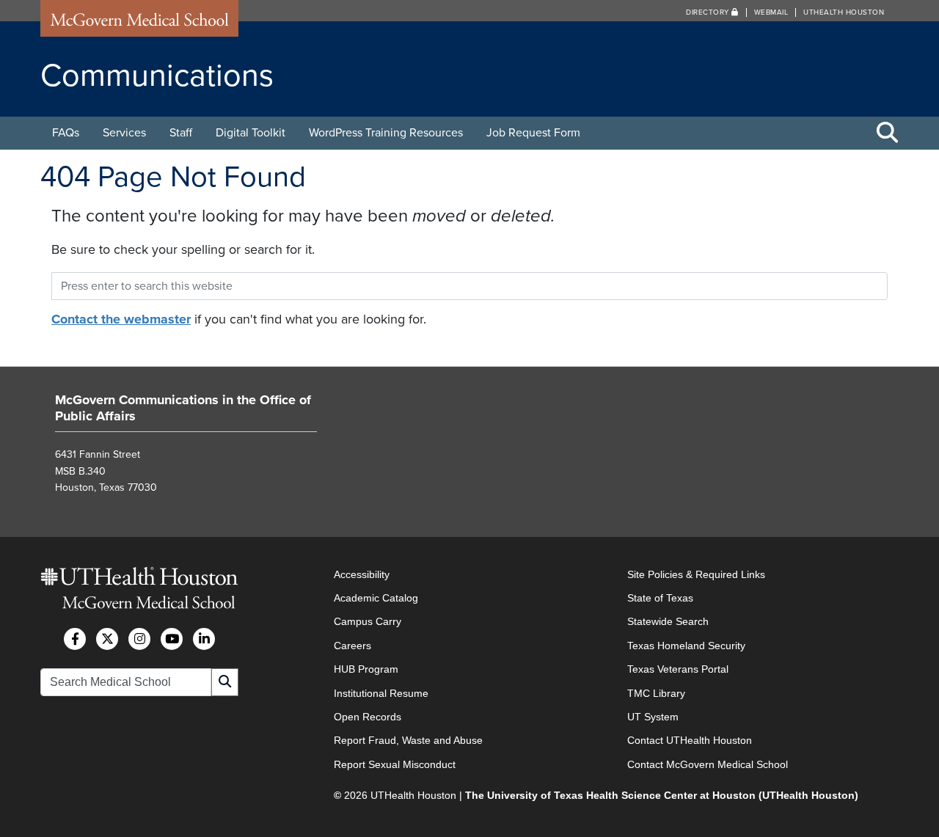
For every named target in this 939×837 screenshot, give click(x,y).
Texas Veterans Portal (677, 669)
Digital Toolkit (250, 132)
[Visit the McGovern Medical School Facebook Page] (75, 639)
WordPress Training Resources (386, 132)
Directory (708, 12)
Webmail (771, 12)
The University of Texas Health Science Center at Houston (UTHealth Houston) (661, 795)
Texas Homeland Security (686, 645)
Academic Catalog (376, 598)
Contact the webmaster (121, 319)
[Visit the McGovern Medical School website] (139, 23)
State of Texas (660, 598)
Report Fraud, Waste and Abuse (408, 740)
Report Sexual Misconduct (395, 764)
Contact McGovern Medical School (707, 764)
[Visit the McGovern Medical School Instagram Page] (139, 639)
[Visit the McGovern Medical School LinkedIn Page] (204, 639)
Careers (352, 645)
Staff (180, 132)
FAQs (65, 132)
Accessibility (362, 574)
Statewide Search (668, 621)
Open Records (367, 717)
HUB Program (366, 669)
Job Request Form (533, 132)
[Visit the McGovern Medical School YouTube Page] (172, 639)
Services (124, 132)
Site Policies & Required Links (696, 574)
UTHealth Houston (843, 12)
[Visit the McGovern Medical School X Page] (107, 639)
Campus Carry (367, 621)
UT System (653, 717)
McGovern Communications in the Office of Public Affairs (183, 408)
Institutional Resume (381, 693)
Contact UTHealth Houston (689, 740)
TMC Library (656, 693)
